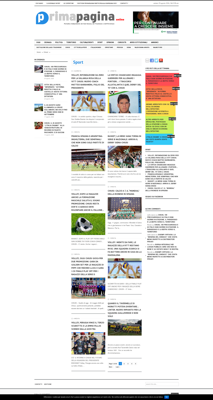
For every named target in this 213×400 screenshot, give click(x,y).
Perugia (120, 47)
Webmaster (174, 394)
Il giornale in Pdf (53, 3)
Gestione (47, 384)
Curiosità (122, 42)
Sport (100, 42)
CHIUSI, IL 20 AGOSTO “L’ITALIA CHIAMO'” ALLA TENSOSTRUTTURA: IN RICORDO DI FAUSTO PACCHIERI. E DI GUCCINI (54, 128)
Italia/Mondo (96, 47)
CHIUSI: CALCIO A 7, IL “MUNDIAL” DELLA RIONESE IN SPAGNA (123, 192)
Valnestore (157, 47)
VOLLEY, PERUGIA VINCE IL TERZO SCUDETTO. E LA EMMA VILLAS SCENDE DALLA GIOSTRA (87, 325)
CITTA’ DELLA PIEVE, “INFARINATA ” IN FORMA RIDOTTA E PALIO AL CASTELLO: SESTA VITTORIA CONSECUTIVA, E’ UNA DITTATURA (55, 90)
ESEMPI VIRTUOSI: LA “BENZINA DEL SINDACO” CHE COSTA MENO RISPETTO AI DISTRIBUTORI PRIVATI (162, 238)
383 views (176, 88)
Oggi (38, 42)
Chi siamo (39, 3)
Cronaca (47, 42)
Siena (129, 47)
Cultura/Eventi (87, 42)
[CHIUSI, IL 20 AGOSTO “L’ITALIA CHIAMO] (38, 125)
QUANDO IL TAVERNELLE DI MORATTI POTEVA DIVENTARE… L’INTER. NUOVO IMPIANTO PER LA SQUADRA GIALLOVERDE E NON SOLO (124, 310)
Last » (118, 367)
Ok (167, 397)
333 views (174, 103)
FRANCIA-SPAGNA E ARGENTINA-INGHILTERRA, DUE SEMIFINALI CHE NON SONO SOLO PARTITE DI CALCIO (87, 141)
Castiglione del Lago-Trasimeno (49, 47)
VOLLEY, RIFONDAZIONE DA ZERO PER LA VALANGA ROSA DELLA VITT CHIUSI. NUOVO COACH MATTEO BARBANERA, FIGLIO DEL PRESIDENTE (87, 81)
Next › (111, 367)
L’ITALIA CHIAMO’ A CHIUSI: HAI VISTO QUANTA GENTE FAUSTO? (157, 139)
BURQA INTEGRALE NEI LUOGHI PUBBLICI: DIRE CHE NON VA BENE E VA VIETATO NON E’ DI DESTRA (162, 246)
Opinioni (110, 42)
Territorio (71, 42)
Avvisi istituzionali (138, 42)
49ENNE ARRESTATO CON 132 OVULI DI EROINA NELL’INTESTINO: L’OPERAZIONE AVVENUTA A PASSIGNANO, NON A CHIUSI (157, 109)
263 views (171, 136)
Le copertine (69, 3)
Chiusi (67, 47)
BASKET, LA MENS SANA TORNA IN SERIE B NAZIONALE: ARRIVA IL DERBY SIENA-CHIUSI (124, 139)
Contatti (124, 3)
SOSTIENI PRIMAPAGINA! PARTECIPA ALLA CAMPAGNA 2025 (97, 3)
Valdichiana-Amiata (142, 47)
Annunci (154, 42)
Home (39, 52)
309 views (172, 119)
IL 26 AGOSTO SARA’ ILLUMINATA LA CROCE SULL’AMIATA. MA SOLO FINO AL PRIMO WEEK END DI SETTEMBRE (55, 110)
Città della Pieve (80, 47)
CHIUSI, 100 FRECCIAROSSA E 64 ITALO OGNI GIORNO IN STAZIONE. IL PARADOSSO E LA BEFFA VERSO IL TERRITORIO (55, 71)
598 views (177, 75)
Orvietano (109, 47)
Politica (58, 42)
